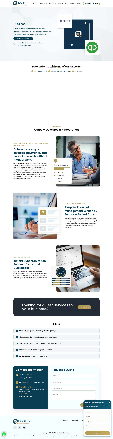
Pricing (60, 3)
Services (42, 3)
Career (71, 3)
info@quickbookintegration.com (31, 382)
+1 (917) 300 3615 (25, 378)
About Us (35, 3)
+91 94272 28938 (25, 375)
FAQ (66, 3)
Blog (78, 3)
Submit (97, 433)
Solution (52, 3)
